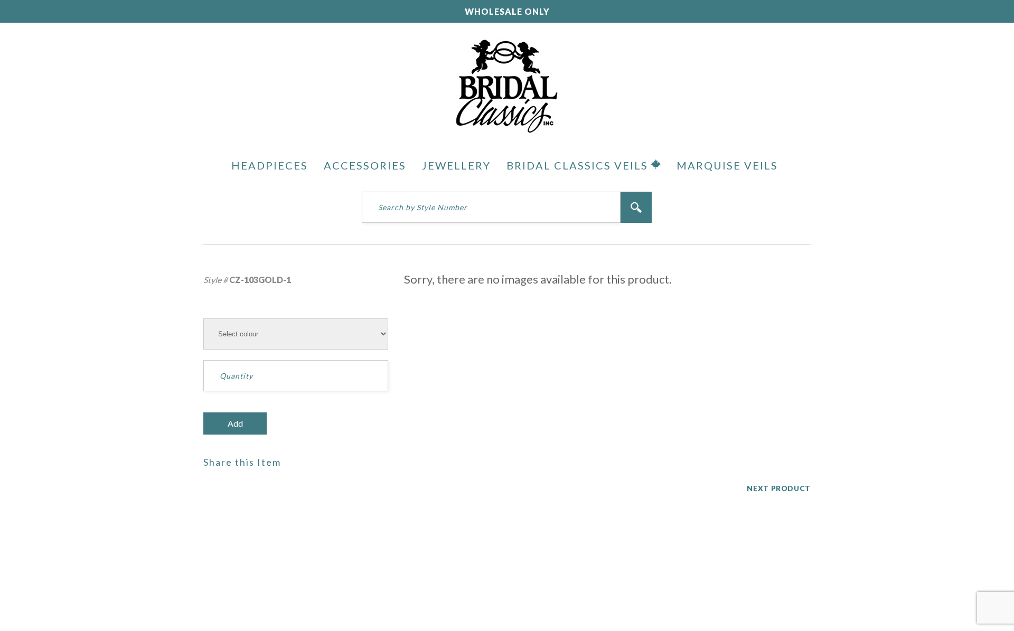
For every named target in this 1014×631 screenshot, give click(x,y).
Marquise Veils (727, 165)
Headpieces (269, 165)
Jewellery (456, 165)
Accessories (365, 165)
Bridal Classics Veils (578, 165)
